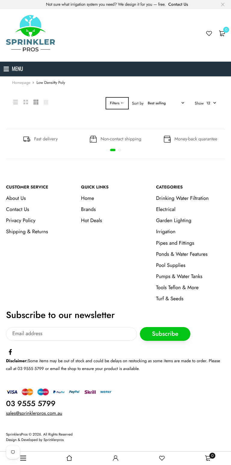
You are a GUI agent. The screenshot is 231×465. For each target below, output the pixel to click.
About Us (16, 198)
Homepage (21, 82)
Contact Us (178, 5)
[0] (222, 33)
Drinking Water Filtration (182, 198)
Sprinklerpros (54, 440)
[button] (113, 150)
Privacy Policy (20, 221)
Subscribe (165, 334)
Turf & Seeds (169, 299)
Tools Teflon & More (177, 288)
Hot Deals (91, 221)
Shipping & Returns (27, 232)
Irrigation (166, 232)
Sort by (138, 103)
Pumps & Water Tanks (179, 276)
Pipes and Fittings (175, 243)
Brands (88, 209)
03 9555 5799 (31, 403)
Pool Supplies (171, 265)
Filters (115, 103)
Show (199, 103)
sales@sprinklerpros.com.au (34, 413)
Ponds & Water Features (182, 254)
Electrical (166, 209)
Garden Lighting (173, 221)
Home (87, 198)
